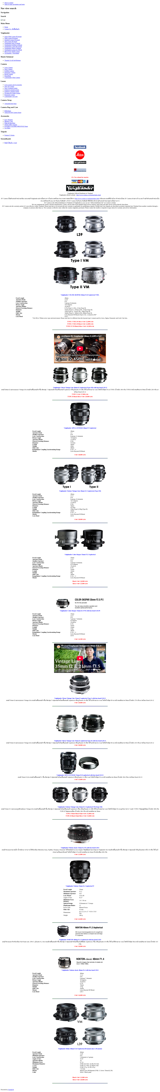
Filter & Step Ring (9, 123)
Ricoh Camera (8, 74)
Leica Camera (8, 67)
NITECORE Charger (10, 124)
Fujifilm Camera (9, 71)
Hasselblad (7, 76)
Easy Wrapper (8, 119)
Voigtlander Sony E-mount (12, 43)
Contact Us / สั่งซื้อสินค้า (12, 29)
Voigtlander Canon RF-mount (13, 46)
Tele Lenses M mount (10, 41)
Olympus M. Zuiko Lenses (12, 93)
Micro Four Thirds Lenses (12, 51)
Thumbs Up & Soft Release (12, 60)
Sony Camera (8, 69)
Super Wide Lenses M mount (12, 36)
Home (6, 27)
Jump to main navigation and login (14, 4)
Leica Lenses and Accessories (13, 85)
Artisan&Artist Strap (10, 103)
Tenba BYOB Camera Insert (12, 112)
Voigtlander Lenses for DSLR (13, 50)
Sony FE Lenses (9, 86)
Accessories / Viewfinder (11, 53)
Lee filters (7, 128)
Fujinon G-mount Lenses (11, 91)
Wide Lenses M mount (11, 38)
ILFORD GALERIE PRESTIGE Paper (16, 126)
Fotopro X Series (9, 135)
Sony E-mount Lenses (10, 88)
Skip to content (8, 3)
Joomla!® (11, 1089)
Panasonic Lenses (9, 95)
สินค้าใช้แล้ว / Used (10, 143)
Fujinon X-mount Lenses (11, 90)
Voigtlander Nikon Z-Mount (12, 48)
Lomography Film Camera (12, 77)
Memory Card (8, 121)
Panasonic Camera (9, 72)
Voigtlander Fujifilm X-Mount (13, 45)
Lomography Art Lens (11, 96)
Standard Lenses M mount (12, 40)
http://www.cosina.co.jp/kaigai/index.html (88, 195)
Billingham (7, 111)
